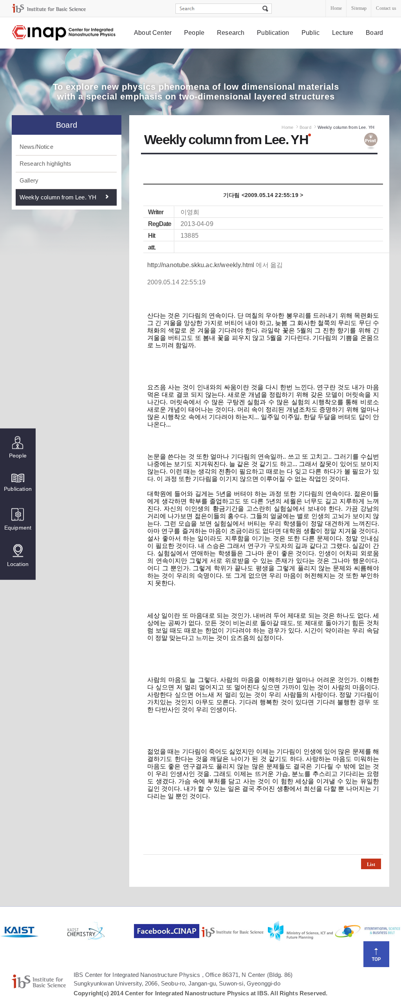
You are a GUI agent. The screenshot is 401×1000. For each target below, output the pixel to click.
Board (374, 32)
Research (230, 32)
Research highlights (45, 163)
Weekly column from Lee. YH (58, 197)
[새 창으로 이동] (49, 8)
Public (311, 32)
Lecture (342, 32)
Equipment (17, 527)
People (194, 32)
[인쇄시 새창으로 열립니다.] (371, 141)
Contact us (386, 8)
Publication (273, 32)
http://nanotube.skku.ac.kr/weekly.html (200, 265)
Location (18, 564)
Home (336, 8)
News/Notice (36, 146)
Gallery (29, 180)
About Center (153, 32)
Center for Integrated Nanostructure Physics (64, 33)
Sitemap (359, 8)
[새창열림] (32, 931)
